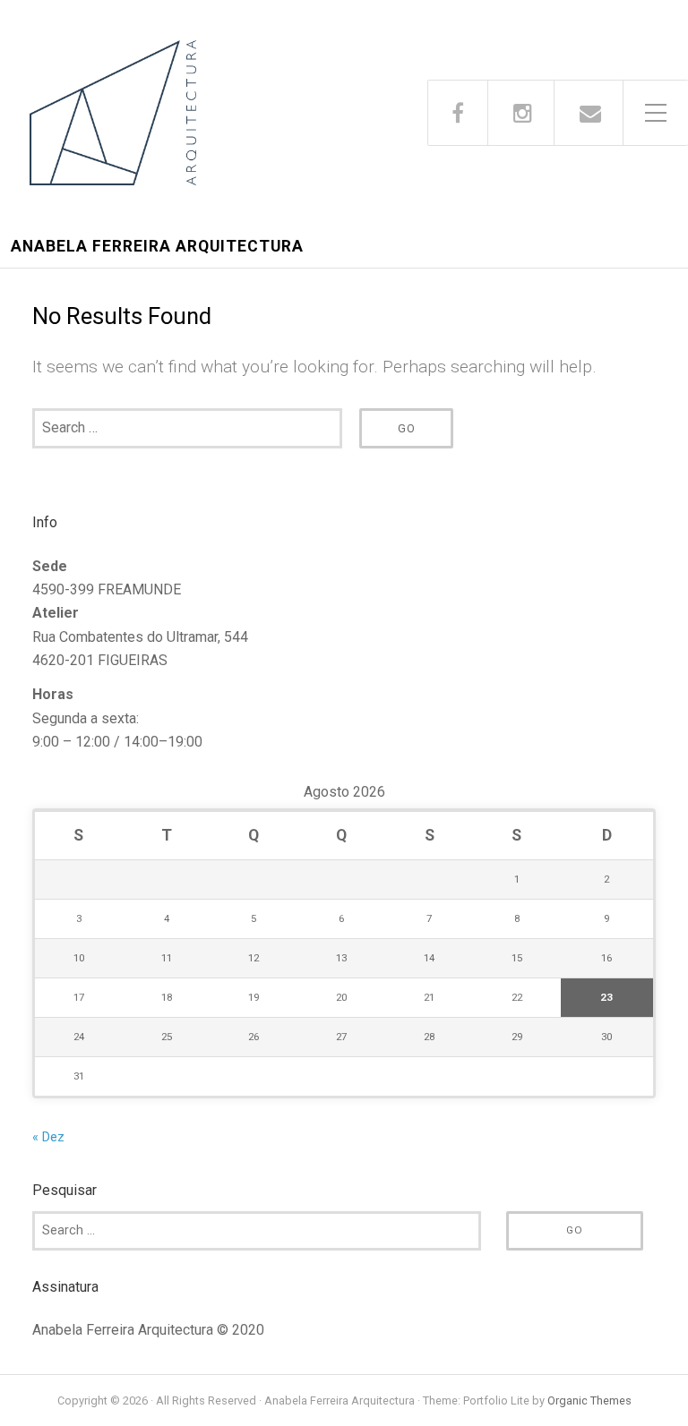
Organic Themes (589, 1400)
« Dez (48, 1137)
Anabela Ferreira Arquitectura (157, 246)
